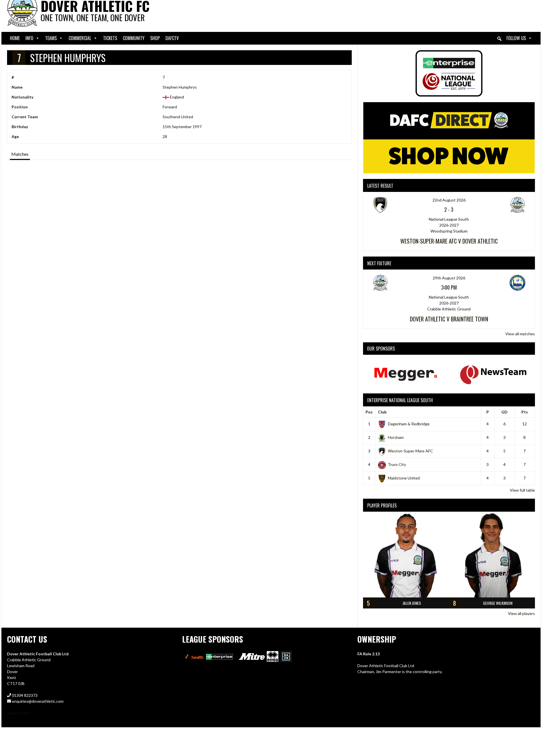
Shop (155, 38)
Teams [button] (51, 38)
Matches (20, 154)
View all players (521, 613)
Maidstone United (404, 478)
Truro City (397, 464)
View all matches (520, 333)
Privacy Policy (19, 713)
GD (504, 411)
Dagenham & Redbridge (409, 423)
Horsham (396, 437)
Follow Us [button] (516, 38)
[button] (499, 38)
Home (15, 38)
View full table (522, 490)
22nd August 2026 (448, 200)
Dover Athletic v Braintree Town (449, 319)
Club (382, 411)
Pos (369, 411)
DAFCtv (172, 38)
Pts (524, 411)
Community (134, 38)
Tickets (110, 38)
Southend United (178, 116)
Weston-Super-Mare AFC (410, 450)
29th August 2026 (449, 277)
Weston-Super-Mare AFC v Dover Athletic (449, 241)
